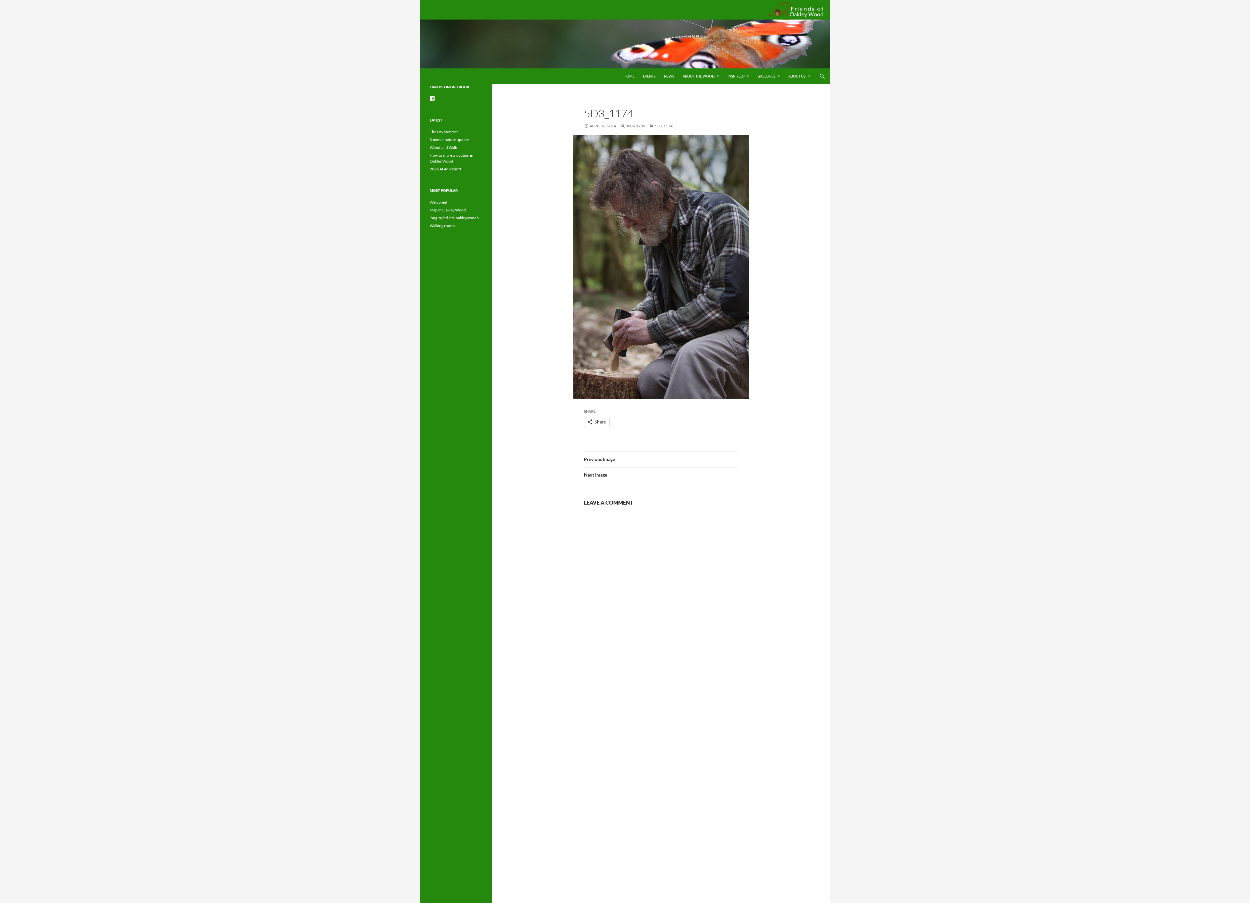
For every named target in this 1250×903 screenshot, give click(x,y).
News (669, 76)
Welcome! (438, 202)
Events (649, 76)
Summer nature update (449, 139)
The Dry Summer (444, 131)
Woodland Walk (443, 147)
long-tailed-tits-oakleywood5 (454, 217)
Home (629, 76)
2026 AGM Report (445, 168)
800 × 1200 (635, 125)
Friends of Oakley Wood (795, 9)
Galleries (766, 76)
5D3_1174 (663, 125)
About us (797, 76)
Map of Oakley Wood (448, 210)
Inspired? (736, 76)
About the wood (699, 76)
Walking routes (442, 225)
